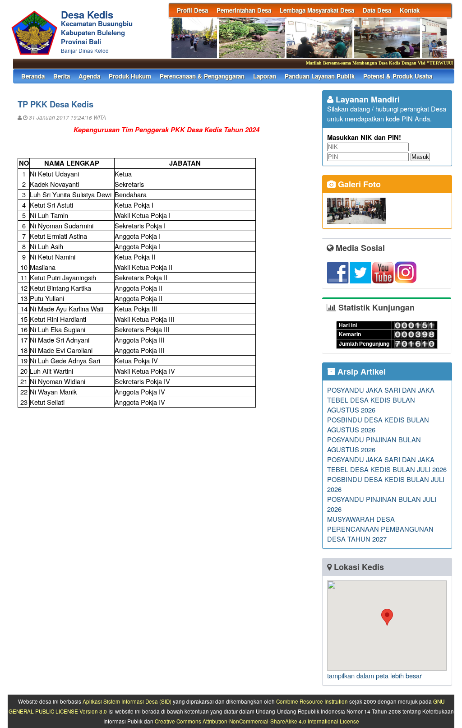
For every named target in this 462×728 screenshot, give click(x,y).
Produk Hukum (130, 76)
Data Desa (377, 10)
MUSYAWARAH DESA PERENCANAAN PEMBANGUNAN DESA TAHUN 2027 (380, 528)
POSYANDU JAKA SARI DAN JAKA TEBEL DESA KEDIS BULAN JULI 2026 (387, 464)
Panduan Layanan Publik (320, 76)
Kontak (410, 10)
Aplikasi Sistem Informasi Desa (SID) (127, 701)
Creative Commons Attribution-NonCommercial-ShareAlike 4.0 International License (257, 721)
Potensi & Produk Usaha (397, 76)
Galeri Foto (358, 184)
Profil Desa (192, 10)
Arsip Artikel (360, 371)
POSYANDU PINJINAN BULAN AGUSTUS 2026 (374, 444)
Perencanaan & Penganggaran (202, 76)
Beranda (33, 76)
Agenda (89, 76)
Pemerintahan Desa (244, 10)
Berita (61, 76)
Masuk (420, 156)
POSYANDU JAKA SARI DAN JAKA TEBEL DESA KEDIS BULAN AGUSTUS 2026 (380, 399)
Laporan (264, 76)
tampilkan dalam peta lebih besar (374, 675)
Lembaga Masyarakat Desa (317, 10)
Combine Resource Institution (312, 701)
